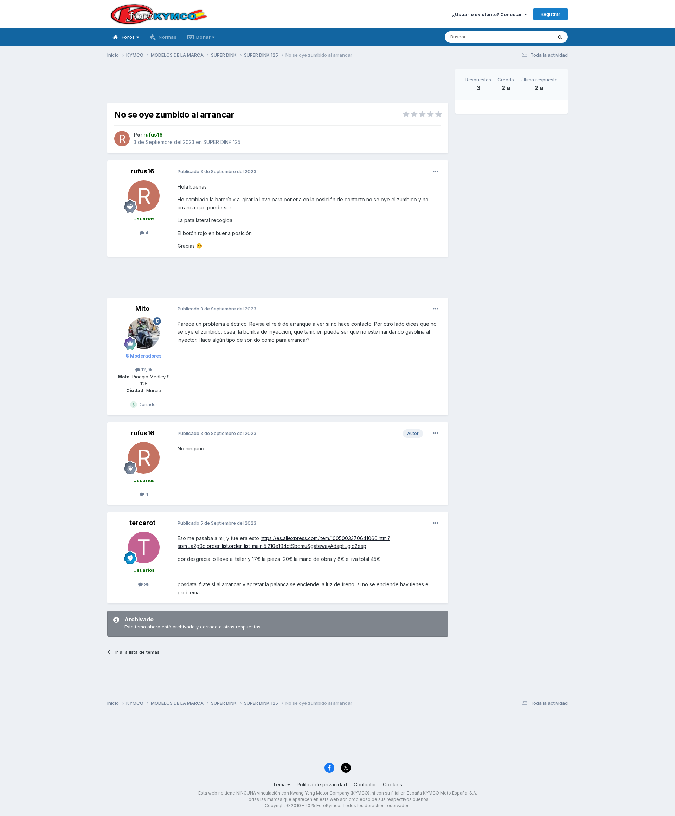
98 (146, 584)
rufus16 (142, 171)
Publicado (217, 171)
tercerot (142, 522)
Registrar (550, 14)
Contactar (365, 784)
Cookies (392, 784)
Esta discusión (528, 36)
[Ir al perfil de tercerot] (144, 547)
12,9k (146, 369)
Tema (280, 784)
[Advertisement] (278, 85)
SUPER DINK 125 (221, 142)
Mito (142, 308)
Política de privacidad (322, 784)
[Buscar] (560, 37)
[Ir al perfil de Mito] (144, 333)
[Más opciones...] (436, 171)
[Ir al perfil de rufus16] (122, 138)
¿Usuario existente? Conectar (488, 14)
